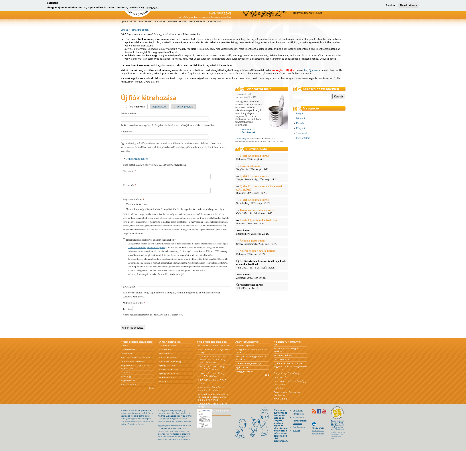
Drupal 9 (125, 372)
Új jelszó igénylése (183, 106)
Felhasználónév (129, 113)
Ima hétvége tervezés (133, 361)
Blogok (299, 113)
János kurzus (281, 359)
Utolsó (124, 345)
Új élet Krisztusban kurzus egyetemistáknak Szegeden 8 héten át (290, 366)
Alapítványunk (242, 139)
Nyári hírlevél (128, 349)
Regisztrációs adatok (137, 158)
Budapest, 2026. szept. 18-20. (259, 190)
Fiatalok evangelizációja (248, 363)
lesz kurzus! (204, 349)
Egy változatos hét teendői (135, 357)
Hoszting (126, 376)
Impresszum (299, 417)
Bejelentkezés (159, 106)
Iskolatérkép (197, 21)
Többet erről (248, 129)
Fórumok (300, 118)
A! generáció (128, 380)
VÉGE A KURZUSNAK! (208, 366)
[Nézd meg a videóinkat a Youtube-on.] (324, 411)
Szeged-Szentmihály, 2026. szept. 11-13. (257, 177)
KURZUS (202, 380)
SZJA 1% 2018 (280, 399)
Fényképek (145, 21)
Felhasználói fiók (140, 30)
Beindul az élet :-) (130, 384)
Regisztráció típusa (133, 199)
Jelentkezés (129, 21)
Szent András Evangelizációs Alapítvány (147, 247)
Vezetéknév (130, 171)
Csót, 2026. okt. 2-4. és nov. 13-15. (255, 211)
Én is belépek (248, 132)
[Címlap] (137, 16)
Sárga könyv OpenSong (287, 373)
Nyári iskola (242, 367)
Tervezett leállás (283, 355)
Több (151, 388)
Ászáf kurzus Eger (207, 387)
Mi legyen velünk (245, 371)
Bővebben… (152, 7)
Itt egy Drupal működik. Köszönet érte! (318, 429)
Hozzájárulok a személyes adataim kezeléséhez (151, 239)
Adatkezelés (299, 427)
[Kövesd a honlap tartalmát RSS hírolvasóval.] (314, 411)
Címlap (124, 30)
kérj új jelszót (311, 70)
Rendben (391, 5)
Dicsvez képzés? (245, 345)
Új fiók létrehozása (137, 106)
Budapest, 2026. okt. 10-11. (256, 222)
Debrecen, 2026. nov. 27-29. (255, 252)
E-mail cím (127, 131)
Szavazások (302, 133)
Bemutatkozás (177, 21)
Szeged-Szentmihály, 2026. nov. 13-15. (256, 242)
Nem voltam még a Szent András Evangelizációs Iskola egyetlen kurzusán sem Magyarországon (175, 209)
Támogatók (298, 414)
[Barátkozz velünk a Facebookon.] (319, 411)
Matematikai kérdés (134, 303)
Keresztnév (129, 185)
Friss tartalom (303, 138)
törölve (201, 345)
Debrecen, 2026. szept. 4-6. (252, 157)
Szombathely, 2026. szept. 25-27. (253, 201)
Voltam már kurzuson (137, 204)
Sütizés (296, 430)
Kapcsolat (214, 21)
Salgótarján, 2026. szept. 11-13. (252, 167)
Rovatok (160, 21)
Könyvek (300, 128)
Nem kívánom (408, 5)
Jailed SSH (127, 353)
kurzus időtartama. (208, 373)
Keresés (300, 123)
